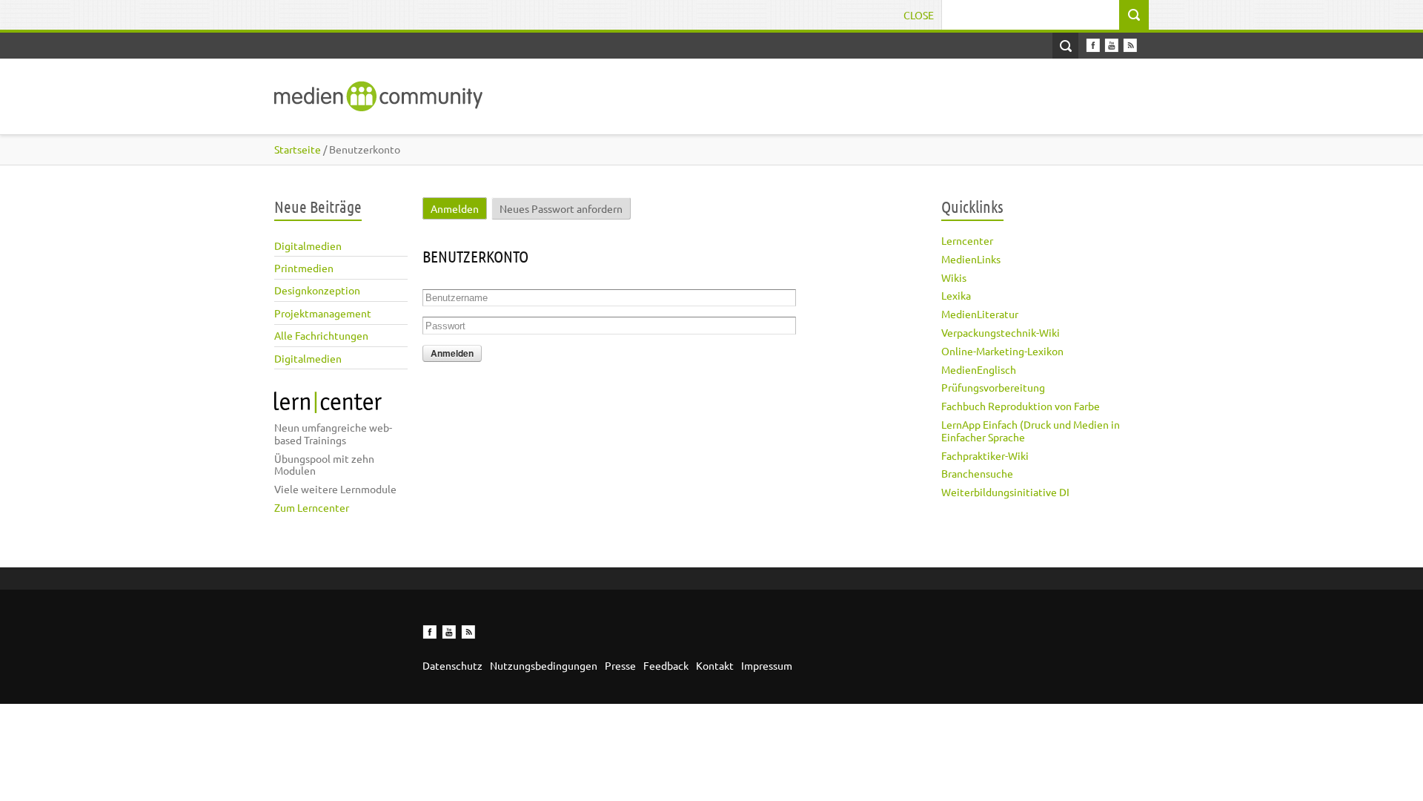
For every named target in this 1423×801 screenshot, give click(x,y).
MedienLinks (971, 259)
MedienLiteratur (979, 313)
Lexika (956, 295)
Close (918, 15)
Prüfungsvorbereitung (993, 387)
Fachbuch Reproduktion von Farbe (1020, 405)
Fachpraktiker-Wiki (985, 455)
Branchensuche (977, 473)
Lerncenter (967, 240)
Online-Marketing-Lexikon (1002, 350)
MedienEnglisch (978, 369)
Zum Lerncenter (311, 507)
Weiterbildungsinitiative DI (1005, 491)
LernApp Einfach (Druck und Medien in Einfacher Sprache (1030, 431)
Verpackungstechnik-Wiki (1000, 332)
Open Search (1065, 46)
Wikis (953, 277)
